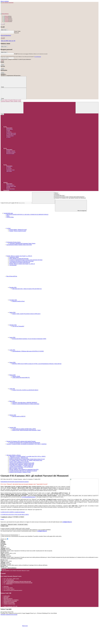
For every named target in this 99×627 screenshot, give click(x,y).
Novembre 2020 (13, 300)
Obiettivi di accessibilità (8, 602)
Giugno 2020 (12, 362)
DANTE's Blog (10, 217)
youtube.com (4, 539)
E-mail (15, 53)
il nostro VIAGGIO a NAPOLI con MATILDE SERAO (25, 390)
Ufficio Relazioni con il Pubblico (11, 599)
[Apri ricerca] (87, 107)
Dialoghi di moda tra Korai (18, 301)
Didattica (57, 194)
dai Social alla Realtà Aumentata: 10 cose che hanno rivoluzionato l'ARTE (29, 338)
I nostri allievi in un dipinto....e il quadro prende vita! (21, 465)
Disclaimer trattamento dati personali (9, 614)
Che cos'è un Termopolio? (18, 326)
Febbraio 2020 (12, 415)
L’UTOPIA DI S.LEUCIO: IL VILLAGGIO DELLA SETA (15, 514)
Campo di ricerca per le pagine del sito (9, 202)
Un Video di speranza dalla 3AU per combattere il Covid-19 (23, 470)
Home (56, 192)
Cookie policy (6, 596)
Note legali (5, 597)
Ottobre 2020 (12, 312)
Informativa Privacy (8, 598)
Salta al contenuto (5, 1)
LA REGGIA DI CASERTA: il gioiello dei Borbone (13, 512)
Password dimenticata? (6, 35)
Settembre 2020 (13, 325)
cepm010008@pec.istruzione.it (19, 582)
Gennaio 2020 (12, 427)
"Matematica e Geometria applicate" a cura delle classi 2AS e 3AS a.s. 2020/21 (27, 456)
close (2, 114)
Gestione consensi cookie (9, 603)
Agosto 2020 (12, 337)
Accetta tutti (22, 524)
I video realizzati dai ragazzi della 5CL (21, 377)
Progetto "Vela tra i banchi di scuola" (17, 231)
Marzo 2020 (12, 401)
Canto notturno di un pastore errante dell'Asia (19, 262)
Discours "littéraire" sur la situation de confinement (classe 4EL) (24, 469)
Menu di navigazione (81, 210)
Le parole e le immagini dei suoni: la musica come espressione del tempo (25, 259)
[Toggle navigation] (12, 107)
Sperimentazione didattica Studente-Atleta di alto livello (19, 244)
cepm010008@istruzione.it (19, 581)
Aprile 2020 (12, 388)
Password (16, 32)
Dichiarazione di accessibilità (10, 601)
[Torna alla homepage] (49, 100)
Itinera (7, 215)
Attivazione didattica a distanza (13, 455)
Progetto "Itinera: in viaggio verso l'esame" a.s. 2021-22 (22, 263)
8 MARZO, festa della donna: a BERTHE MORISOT (24, 402)
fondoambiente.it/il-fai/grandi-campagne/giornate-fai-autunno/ (15, 481)
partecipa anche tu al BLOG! (18, 416)
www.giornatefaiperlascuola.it (28, 497)
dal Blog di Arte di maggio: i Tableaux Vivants (20, 472)
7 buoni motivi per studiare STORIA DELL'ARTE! (24, 428)
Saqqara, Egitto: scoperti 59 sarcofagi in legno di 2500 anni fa (26, 313)
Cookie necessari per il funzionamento (9, 535)
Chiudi (2, 64)
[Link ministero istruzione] (7, 2)
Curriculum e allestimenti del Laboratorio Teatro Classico (22, 243)
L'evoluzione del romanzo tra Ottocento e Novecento (21, 261)
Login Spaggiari (38, 56)
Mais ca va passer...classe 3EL (16, 468)
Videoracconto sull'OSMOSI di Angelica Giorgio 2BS (21, 463)
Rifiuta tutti (12, 524)
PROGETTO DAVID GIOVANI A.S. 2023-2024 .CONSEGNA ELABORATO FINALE (27, 214)
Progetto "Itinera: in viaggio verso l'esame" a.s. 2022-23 (19, 256)
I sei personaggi (12, 265)
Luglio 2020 (12, 350)
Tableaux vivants (16, 376)
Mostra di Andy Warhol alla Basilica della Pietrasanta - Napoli (26, 430)
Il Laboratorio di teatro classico (13, 242)
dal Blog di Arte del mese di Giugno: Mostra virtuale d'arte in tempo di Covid (27, 459)
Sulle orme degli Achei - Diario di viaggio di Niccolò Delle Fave (27, 288)
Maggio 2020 (12, 375)
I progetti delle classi (59, 195)
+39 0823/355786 (10, 580)
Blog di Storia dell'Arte (11, 276)
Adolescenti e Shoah (14, 257)
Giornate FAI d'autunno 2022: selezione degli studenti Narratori (69, 196)
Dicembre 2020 (13, 287)
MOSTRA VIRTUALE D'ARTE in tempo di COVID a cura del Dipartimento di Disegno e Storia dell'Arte (36, 363)
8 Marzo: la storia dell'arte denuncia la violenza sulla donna (25, 403)
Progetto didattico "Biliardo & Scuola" (18, 229)
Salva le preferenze (12, 567)
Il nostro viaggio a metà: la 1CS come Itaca (19, 461)
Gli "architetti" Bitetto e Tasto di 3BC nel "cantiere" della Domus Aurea (25, 460)
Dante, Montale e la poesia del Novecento (18, 258)
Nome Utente (17, 31)
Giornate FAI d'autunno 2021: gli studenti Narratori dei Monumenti (24, 442)
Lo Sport (8, 228)
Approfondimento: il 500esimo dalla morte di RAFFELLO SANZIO (28, 351)
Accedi (2, 24)
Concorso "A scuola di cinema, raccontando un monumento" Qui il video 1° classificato (26, 444)
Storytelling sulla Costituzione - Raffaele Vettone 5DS (21, 464)
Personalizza (4, 524)
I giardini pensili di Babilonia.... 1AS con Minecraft (21, 466)
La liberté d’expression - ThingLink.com (18, 457)
